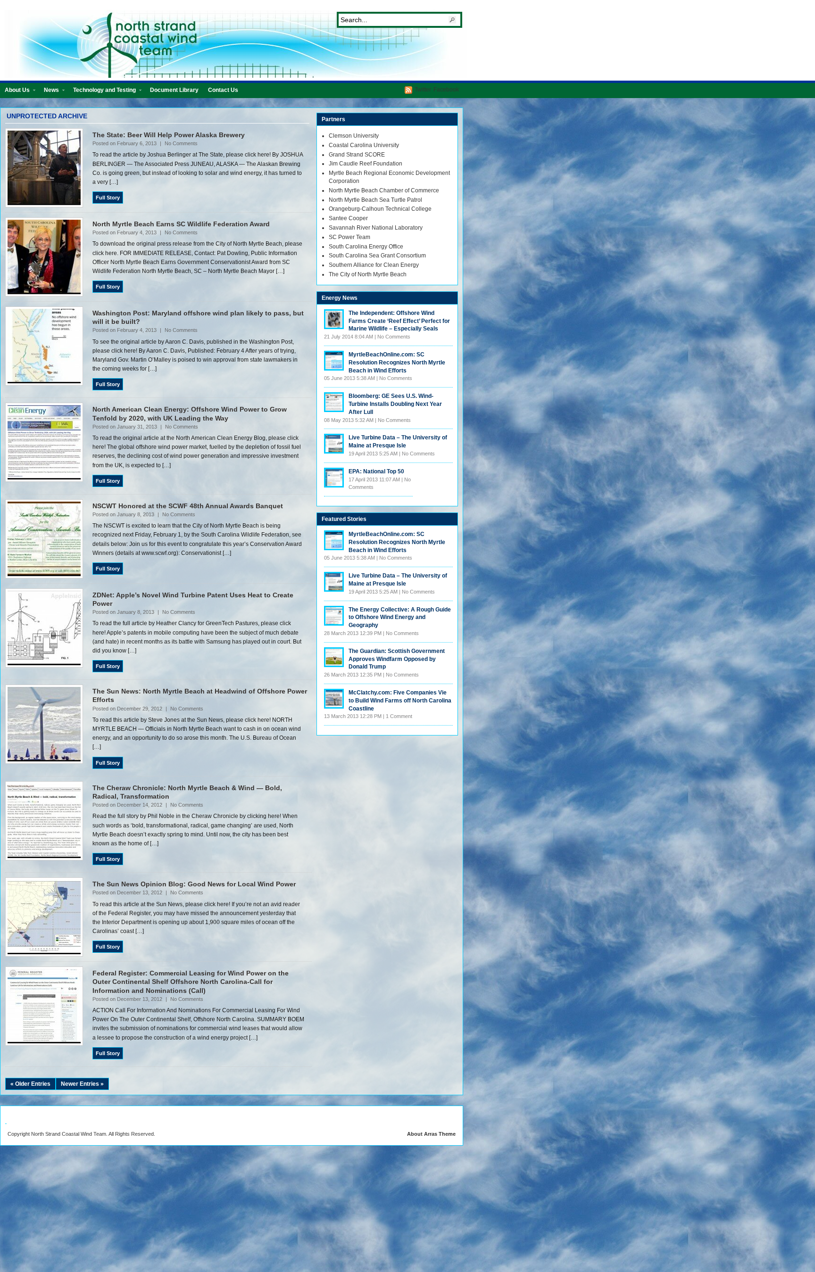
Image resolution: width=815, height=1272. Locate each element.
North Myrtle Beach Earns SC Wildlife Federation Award (181, 224)
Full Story (108, 197)
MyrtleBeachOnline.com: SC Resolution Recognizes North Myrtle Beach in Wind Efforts (397, 362)
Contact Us (223, 90)
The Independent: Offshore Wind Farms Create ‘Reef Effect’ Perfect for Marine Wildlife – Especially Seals (399, 321)
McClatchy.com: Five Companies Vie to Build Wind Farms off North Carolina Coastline (400, 700)
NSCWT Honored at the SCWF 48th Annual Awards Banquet (187, 506)
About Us (15, 92)
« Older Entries (30, 1084)
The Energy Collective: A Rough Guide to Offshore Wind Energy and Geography (400, 617)
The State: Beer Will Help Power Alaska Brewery (168, 135)
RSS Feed (408, 90)
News (49, 92)
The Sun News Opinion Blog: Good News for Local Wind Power (194, 884)
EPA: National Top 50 (376, 471)
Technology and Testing (102, 92)
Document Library (174, 90)
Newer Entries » (82, 1084)
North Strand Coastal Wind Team (236, 44)
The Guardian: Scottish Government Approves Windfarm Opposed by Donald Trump (397, 659)
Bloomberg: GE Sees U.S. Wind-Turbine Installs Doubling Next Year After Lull (395, 404)
